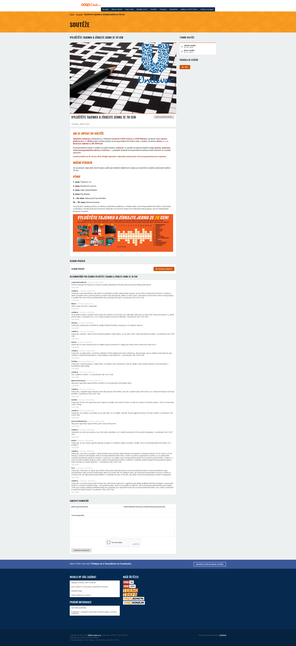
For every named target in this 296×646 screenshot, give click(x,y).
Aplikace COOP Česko (189, 9)
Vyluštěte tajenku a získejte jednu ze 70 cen (104, 14)
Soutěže (154, 9)
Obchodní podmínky (78, 608)
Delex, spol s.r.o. (95, 635)
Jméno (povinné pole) (79, 507)
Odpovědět (75, 287)
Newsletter (174, 9)
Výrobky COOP (141, 9)
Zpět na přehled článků (164, 117)
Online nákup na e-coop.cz (81, 595)
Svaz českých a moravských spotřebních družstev (89, 587)
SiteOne (223, 635)
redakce (87, 124)
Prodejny (163, 9)
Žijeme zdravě (117, 9)
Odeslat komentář (81, 550)
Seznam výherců (165, 269)
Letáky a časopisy (206, 9)
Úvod (72, 14)
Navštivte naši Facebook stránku (210, 564)
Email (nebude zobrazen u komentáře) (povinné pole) (144, 507)
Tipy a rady (129, 9)
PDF (186, 67)
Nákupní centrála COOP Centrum (83, 582)
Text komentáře (77, 515)
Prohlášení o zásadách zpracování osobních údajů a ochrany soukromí (94, 613)
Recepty (105, 9)
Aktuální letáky (76, 591)
